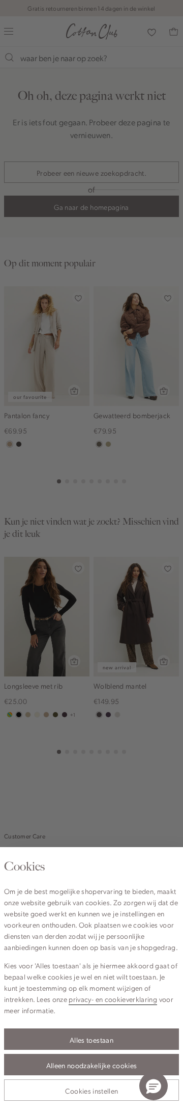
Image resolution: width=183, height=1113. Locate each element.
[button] (153, 1086)
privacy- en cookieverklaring (113, 998)
